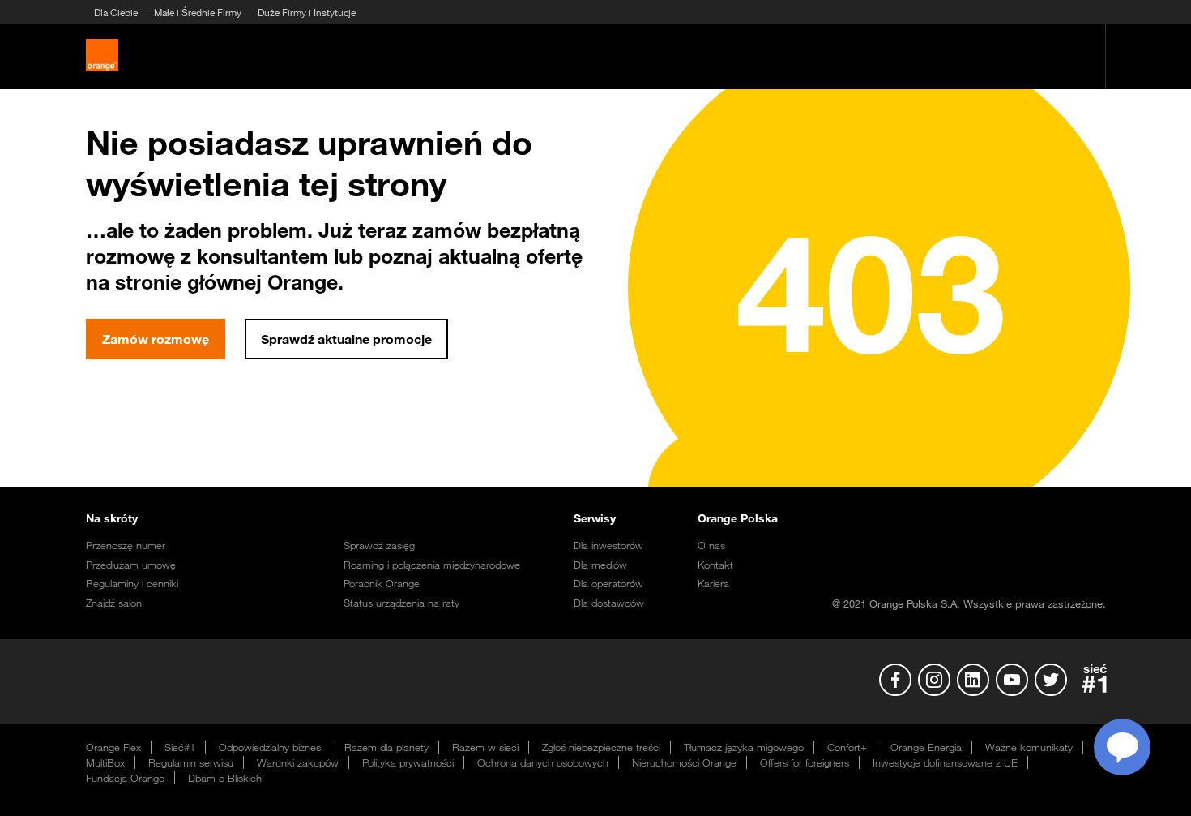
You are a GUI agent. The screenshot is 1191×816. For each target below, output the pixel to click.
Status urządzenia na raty (401, 602)
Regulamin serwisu (190, 762)
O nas (711, 545)
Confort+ (847, 747)
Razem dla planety (386, 747)
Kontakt (715, 564)
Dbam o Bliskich (225, 777)
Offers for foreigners (804, 762)
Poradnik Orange (382, 583)
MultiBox (105, 762)
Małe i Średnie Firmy (197, 12)
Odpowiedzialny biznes (270, 747)
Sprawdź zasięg (379, 545)
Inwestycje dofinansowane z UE (945, 762)
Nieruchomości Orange (684, 762)
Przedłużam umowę (131, 564)
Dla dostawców (609, 602)
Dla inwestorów (608, 545)
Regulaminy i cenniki (132, 583)
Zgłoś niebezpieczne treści (601, 747)
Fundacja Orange (125, 777)
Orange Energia (926, 747)
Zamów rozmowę (155, 339)
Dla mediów (600, 564)
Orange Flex (113, 747)
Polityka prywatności (408, 762)
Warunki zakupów (298, 762)
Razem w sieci (485, 747)
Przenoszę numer (125, 545)
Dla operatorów (608, 583)
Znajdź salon (114, 602)
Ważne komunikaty (1029, 747)
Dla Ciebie (116, 12)
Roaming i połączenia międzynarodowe (432, 564)
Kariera (713, 583)
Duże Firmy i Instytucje (307, 12)
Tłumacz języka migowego (744, 747)
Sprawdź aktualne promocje (346, 339)
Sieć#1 (179, 747)
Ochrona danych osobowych (542, 762)
